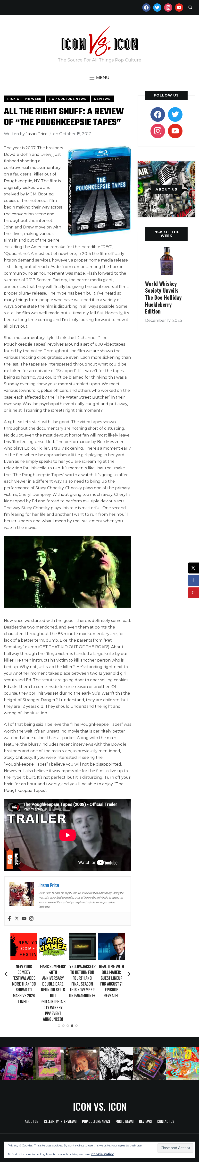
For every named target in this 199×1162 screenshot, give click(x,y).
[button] (99, 77)
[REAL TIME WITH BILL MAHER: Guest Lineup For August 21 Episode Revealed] (111, 936)
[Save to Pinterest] (193, 592)
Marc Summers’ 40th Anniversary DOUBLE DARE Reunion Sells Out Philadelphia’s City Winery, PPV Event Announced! (53, 993)
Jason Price (37, 133)
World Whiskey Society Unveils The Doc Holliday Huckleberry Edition (163, 297)
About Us (31, 1121)
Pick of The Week (24, 99)
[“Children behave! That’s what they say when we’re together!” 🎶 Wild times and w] (83, 1063)
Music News (124, 1121)
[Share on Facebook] (193, 580)
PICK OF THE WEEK (166, 234)
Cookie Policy (102, 1154)
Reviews (102, 99)
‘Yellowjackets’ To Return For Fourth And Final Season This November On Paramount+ (82, 981)
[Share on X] (193, 567)
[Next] (129, 974)
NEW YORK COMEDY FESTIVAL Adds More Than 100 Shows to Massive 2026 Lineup (24, 984)
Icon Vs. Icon (99, 1106)
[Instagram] (31, 919)
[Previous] (6, 974)
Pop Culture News (67, 99)
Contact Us (165, 1121)
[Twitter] (16, 919)
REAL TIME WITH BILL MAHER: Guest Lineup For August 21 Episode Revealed (111, 981)
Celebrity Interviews (60, 1121)
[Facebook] (9, 919)
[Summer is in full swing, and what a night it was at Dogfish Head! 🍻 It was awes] (49, 1063)
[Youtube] (24, 919)
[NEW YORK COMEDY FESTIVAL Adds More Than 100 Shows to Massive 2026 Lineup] (23, 936)
